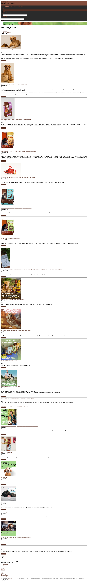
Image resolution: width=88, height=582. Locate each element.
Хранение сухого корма (6, 452)
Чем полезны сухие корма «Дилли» (9, 360)
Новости (7, 6)
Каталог (3, 6)
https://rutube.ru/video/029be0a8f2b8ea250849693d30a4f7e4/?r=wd (15, 406)
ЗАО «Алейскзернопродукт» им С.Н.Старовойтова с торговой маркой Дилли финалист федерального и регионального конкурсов (31, 269)
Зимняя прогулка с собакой (7, 511)
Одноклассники (7, 565)
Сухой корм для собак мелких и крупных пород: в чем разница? (16, 119)
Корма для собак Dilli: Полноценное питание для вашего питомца (16, 208)
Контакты (22, 6)
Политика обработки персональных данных (11, 576)
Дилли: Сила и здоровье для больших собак (11, 238)
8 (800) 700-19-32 (5, 2)
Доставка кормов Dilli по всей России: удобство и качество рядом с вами (18, 177)
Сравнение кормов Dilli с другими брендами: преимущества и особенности (18, 151)
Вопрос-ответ (4, 572)
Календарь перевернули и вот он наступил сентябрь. (13, 299)
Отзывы (18, 6)
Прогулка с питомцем (6, 546)
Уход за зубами (4, 477)
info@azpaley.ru (4, 1)
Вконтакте (5, 564)
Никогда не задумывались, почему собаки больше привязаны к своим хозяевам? (19, 426)
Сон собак (3, 502)
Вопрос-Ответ (12, 6)
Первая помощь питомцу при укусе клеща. (11, 386)
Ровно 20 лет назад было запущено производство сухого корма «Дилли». (18, 398)
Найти (5, 16)
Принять (3, 580)
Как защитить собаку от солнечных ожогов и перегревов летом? (16, 330)
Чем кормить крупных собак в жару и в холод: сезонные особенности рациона (19, 49)
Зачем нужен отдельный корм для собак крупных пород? (14, 84)
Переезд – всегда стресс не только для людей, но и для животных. (16, 537)
